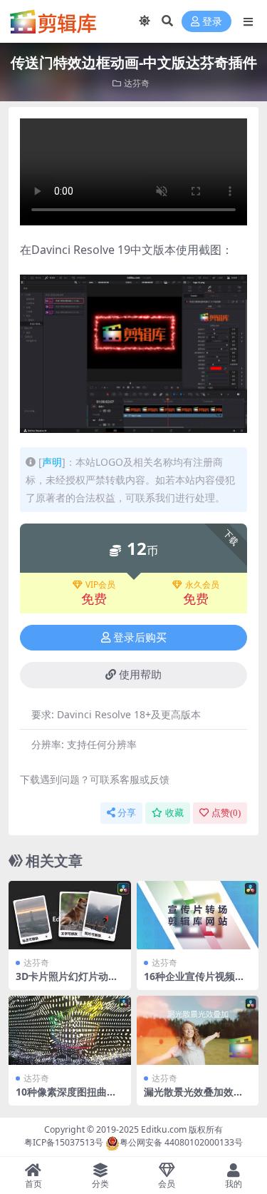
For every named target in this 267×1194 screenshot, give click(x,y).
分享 (126, 812)
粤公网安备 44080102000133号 (181, 1142)
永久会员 (202, 585)
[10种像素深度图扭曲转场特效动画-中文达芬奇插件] (70, 1030)
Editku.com (164, 1129)
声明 (52, 462)
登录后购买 (140, 637)
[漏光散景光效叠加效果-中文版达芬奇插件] (198, 1030)
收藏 (174, 812)
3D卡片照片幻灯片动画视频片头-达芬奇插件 (67, 982)
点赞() (226, 812)
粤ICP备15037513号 (63, 1142)
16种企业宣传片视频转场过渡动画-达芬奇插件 (195, 982)
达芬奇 (137, 83)
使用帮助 (140, 674)
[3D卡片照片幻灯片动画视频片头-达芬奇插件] (70, 915)
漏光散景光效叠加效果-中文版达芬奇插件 (195, 1098)
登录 (212, 21)
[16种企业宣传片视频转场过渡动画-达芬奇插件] (198, 915)
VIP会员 (100, 585)
